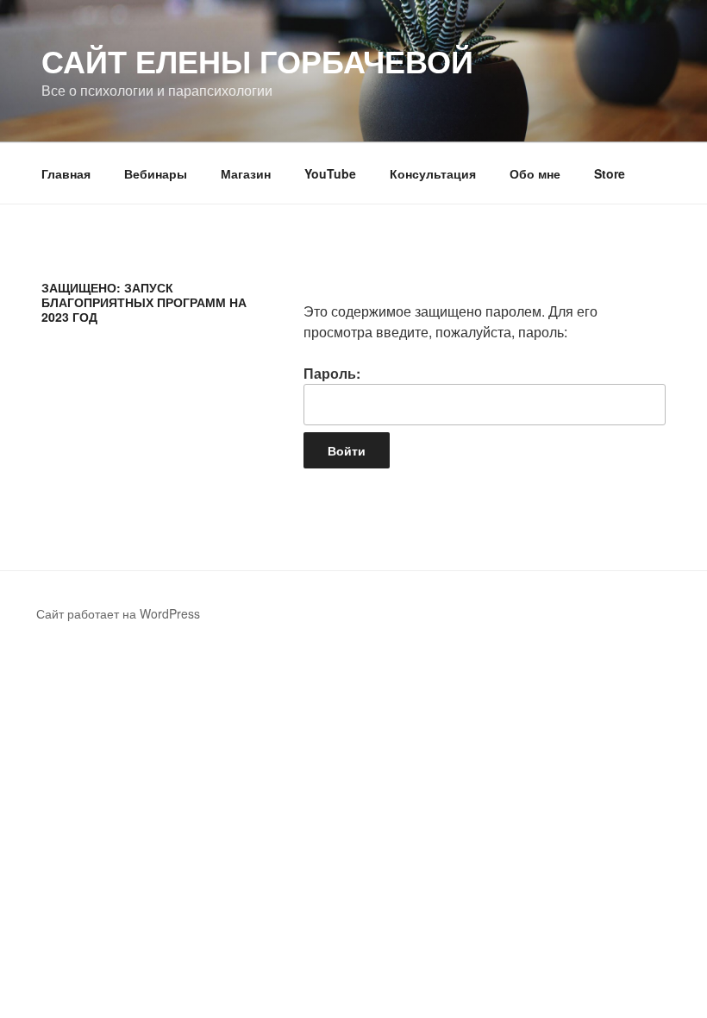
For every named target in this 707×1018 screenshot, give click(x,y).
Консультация (433, 173)
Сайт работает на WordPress (118, 613)
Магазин (246, 173)
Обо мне (535, 173)
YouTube (330, 173)
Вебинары (155, 173)
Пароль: (331, 373)
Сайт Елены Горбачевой (257, 60)
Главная (66, 173)
